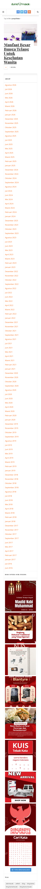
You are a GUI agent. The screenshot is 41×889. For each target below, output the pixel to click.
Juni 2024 (9, 195)
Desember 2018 (11, 475)
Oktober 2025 (10, 127)
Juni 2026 (9, 93)
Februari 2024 (10, 212)
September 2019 (11, 436)
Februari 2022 (10, 314)
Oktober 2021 (10, 331)
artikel (18, 884)
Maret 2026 (9, 106)
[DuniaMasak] (20, 4)
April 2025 (9, 153)
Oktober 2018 (10, 483)
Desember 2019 (11, 424)
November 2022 (11, 275)
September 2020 (11, 386)
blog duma (30, 884)
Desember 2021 (11, 322)
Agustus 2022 (10, 288)
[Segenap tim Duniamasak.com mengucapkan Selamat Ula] (20, 819)
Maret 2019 (9, 462)
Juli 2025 (8, 140)
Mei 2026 (8, 98)
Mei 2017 (8, 547)
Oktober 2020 (10, 381)
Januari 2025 (10, 165)
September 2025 (11, 131)
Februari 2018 (10, 517)
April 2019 (9, 458)
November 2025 (11, 123)
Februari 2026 (10, 110)
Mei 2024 (8, 199)
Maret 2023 (9, 259)
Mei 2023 (8, 250)
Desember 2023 (11, 220)
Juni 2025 (9, 144)
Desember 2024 (11, 170)
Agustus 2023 (10, 237)
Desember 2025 (11, 119)
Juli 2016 (8, 564)
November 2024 (11, 174)
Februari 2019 (10, 466)
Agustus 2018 (10, 492)
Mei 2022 (8, 301)
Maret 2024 (9, 208)
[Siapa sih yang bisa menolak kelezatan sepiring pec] (20, 723)
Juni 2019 (9, 449)
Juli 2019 (8, 445)
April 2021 (9, 356)
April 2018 (9, 509)
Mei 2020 (8, 403)
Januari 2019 (10, 470)
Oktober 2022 (10, 280)
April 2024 (9, 203)
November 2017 (11, 530)
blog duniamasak (11, 887)
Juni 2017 (9, 542)
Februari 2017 (10, 555)
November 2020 (11, 377)
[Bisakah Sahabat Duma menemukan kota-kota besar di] (20, 850)
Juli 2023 (8, 242)
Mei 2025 (8, 148)
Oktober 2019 (10, 432)
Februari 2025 (10, 161)
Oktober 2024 (10, 178)
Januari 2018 (10, 521)
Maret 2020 (9, 411)
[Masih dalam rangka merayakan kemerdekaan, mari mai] (20, 755)
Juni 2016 (9, 568)
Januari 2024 (10, 216)
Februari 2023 (10, 263)
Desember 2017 (11, 525)
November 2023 (11, 225)
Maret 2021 (9, 360)
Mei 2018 (8, 504)
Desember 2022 (11, 271)
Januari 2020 (10, 420)
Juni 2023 (9, 246)
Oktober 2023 (10, 229)
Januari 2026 (10, 115)
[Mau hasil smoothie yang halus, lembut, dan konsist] (20, 691)
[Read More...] (6, 67)
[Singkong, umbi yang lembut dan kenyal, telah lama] (20, 628)
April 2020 (9, 407)
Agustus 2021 (10, 339)
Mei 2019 (8, 453)
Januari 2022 (10, 318)
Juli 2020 (8, 394)
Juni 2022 (9, 297)
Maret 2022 (9, 309)
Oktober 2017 (10, 534)
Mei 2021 (8, 352)
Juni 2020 (9, 398)
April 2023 (9, 254)
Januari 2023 (10, 267)
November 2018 (11, 479)
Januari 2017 (10, 559)
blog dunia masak (26, 887)
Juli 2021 (8, 343)
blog (23, 884)
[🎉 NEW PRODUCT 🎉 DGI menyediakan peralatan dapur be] (20, 787)
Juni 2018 (9, 500)
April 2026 (9, 102)
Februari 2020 (10, 415)
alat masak (9, 884)
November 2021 (11, 326)
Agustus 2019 (10, 441)
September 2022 (11, 284)
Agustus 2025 (10, 136)
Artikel (13, 67)
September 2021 (11, 335)
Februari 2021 (10, 364)
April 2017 (9, 551)
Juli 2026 (8, 89)
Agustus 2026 (10, 85)
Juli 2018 (8, 496)
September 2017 (11, 538)
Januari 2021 (10, 369)
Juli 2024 (8, 191)
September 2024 (11, 182)
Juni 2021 (9, 348)
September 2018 (11, 487)
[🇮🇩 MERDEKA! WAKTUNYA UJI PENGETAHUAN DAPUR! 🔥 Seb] (20, 659)
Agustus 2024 (10, 187)
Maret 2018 (9, 513)
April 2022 (9, 305)
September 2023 (11, 233)
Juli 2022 (8, 292)
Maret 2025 (9, 157)
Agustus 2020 (10, 390)
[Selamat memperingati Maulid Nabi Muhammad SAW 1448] (20, 596)
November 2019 (11, 428)
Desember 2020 (11, 373)
